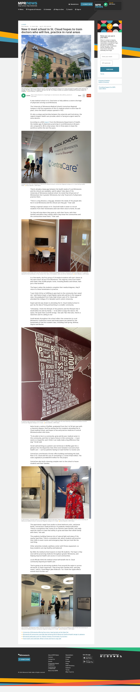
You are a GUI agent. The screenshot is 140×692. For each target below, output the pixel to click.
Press (67, 659)
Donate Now (86, 4)
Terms (102, 74)
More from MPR (53, 671)
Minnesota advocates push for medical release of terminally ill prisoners (45, 636)
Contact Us (51, 659)
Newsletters (69, 655)
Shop (67, 663)
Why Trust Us (70, 672)
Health (24, 24)
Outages (68, 657)
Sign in (79, 9)
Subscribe (109, 69)
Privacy (68, 661)
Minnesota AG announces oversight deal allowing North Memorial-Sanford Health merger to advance (54, 634)
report (47, 122)
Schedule (48, 9)
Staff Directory (70, 665)
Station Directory (104, 82)
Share (89, 95)
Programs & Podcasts (34, 9)
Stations (68, 668)
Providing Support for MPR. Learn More (107, 88)
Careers (50, 657)
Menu (21, 9)
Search (70, 9)
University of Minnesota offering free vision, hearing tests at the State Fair (46, 632)
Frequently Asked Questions (53, 664)
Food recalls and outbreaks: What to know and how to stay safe (42, 639)
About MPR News (53, 655)
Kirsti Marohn (25, 26)
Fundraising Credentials (51, 667)
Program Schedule (104, 80)
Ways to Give (59, 9)
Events (50, 661)
